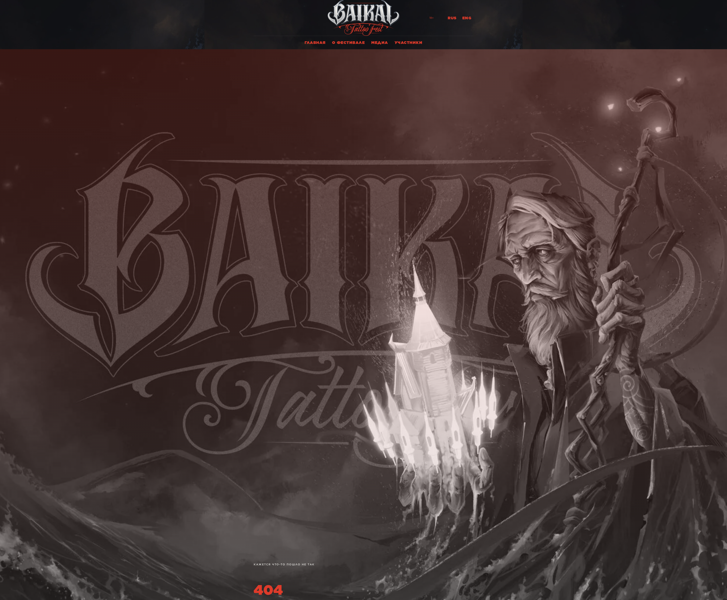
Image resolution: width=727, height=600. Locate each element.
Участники (409, 42)
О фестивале (348, 42)
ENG (467, 18)
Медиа (379, 42)
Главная (315, 42)
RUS (452, 18)
